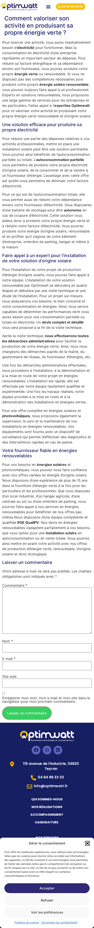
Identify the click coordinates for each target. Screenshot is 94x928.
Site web (9, 676)
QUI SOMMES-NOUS (47, 799)
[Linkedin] (58, 750)
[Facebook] (36, 750)
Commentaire (14, 585)
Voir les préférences (47, 912)
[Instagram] (47, 750)
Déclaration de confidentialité (59, 922)
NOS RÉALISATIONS (46, 807)
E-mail (9, 658)
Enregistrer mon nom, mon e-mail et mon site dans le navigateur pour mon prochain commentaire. (46, 699)
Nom (7, 641)
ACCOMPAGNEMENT (46, 814)
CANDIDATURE (47, 822)
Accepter (47, 888)
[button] (87, 843)
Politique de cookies (26, 922)
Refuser (47, 900)
